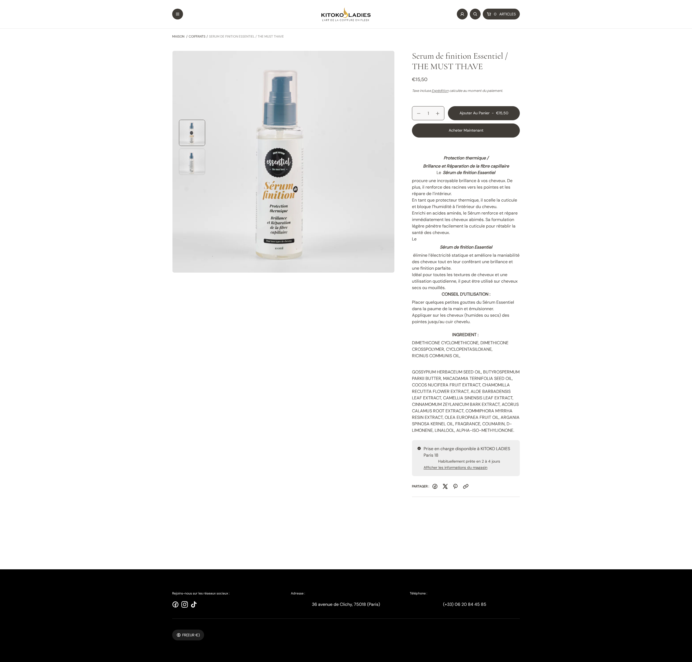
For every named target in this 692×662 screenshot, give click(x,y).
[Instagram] (184, 604)
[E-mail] (465, 486)
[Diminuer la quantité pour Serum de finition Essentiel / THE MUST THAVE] (416, 113)
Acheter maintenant (466, 130)
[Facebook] (435, 486)
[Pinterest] (455, 486)
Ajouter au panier (484, 115)
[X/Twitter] (445, 486)
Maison (178, 36)
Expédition (440, 90)
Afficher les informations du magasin (455, 467)
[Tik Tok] (194, 604)
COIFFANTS (197, 36)
